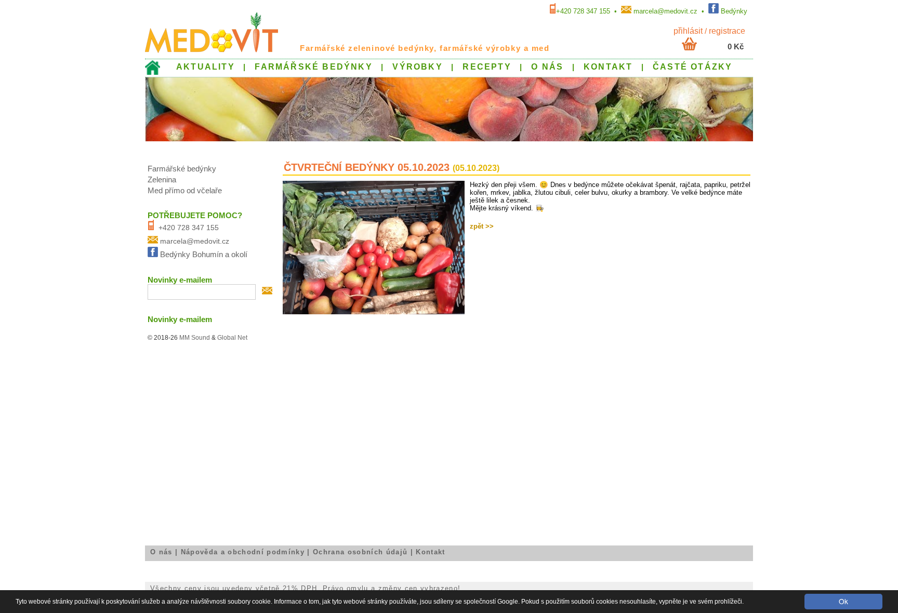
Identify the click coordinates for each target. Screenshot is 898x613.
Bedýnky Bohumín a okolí (203, 254)
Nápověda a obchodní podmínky (243, 552)
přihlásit (688, 30)
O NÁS (547, 66)
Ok (843, 601)
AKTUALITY (205, 66)
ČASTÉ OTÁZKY (692, 66)
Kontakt (430, 552)
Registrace (727, 30)
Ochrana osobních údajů (360, 552)
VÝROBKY (417, 66)
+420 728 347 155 (583, 11)
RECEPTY (487, 66)
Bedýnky (734, 11)
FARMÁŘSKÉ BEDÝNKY (313, 66)
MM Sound (194, 337)
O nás (161, 552)
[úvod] (152, 72)
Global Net (232, 337)
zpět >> (482, 226)
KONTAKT (608, 66)
